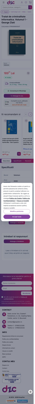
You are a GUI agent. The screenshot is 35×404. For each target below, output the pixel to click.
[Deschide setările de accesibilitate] (30, 392)
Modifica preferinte (16, 211)
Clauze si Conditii (23, 201)
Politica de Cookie (15, 198)
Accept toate (16, 217)
